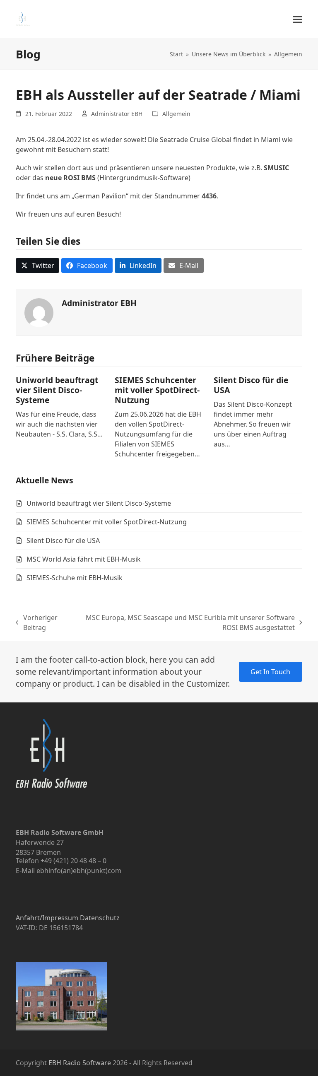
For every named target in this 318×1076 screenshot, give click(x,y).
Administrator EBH (116, 114)
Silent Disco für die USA (251, 385)
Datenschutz (100, 917)
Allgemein (176, 114)
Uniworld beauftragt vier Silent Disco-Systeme (57, 389)
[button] (297, 19)
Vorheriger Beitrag (37, 622)
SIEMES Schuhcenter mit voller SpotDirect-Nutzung (157, 389)
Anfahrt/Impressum (47, 917)
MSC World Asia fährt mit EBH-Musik (83, 559)
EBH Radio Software (79, 1062)
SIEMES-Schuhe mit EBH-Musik (74, 577)
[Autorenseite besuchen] (38, 312)
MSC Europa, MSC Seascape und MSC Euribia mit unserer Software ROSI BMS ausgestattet (185, 622)
